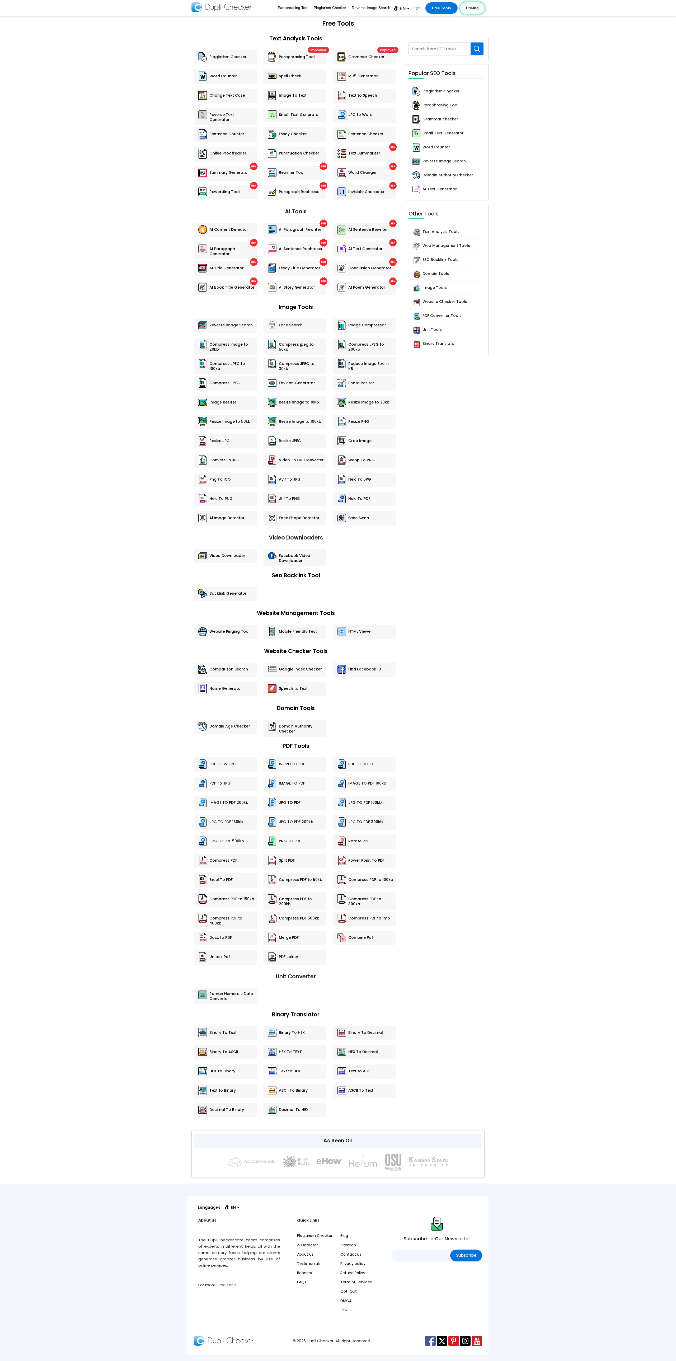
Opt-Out (348, 1291)
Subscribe (466, 1255)
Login (416, 8)
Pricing (472, 8)
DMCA (345, 1300)
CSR (344, 1310)
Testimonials (309, 1263)
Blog (344, 1235)
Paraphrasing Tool (293, 8)
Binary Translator (296, 1014)
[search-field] (477, 49)
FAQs (301, 1282)
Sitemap (348, 1245)
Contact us (350, 1254)
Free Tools (441, 8)
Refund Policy (352, 1272)
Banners (304, 1272)
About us (305, 1254)
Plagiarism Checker (330, 8)
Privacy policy (352, 1263)
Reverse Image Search (371, 8)
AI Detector (307, 1245)
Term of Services (356, 1282)
